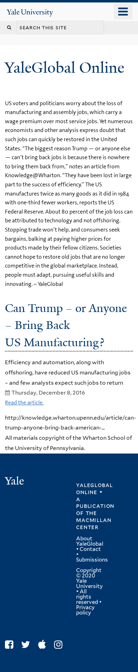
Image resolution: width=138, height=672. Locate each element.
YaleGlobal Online (64, 67)
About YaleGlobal (89, 541)
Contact (90, 549)
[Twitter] (27, 644)
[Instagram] (60, 644)
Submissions (92, 560)
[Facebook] (11, 644)
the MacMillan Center (93, 519)
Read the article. (24, 402)
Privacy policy (85, 610)
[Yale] (15, 482)
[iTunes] (44, 644)
